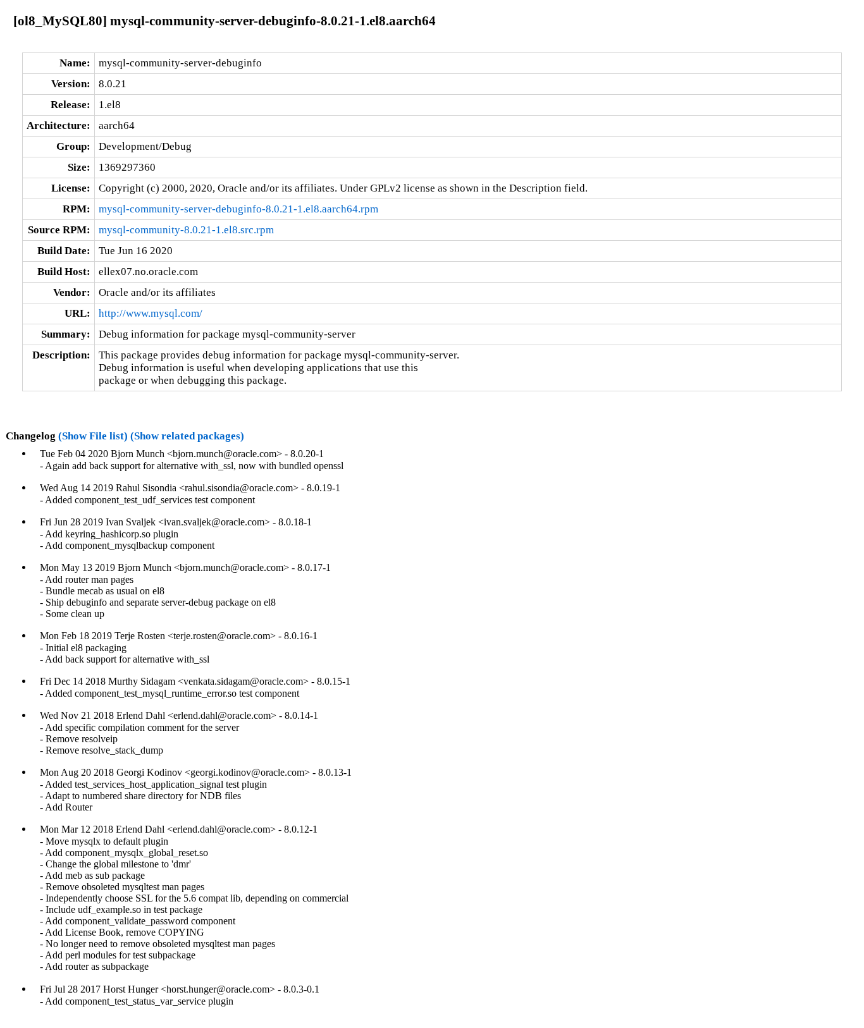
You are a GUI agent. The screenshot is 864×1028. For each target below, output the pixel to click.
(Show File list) (93, 436)
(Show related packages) (187, 436)
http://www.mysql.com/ (150, 313)
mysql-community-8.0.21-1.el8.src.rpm (186, 230)
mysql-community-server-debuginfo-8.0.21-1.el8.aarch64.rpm (238, 209)
